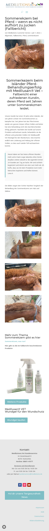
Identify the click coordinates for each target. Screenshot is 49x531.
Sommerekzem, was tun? (15, 341)
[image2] (23, 322)
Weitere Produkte (16, 402)
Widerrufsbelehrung (37, 520)
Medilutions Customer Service (19, 33)
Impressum (40, 507)
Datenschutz (39, 516)
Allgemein (8, 35)
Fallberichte (17, 35)
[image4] (23, 290)
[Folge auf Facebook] (20, 485)
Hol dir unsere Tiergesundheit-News (24, 495)
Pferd (25, 35)
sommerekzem (33, 35)
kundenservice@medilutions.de (30, 474)
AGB (42, 512)
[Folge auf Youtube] (29, 485)
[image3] (23, 227)
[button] (4, 527)
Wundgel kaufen (16, 420)
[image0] (23, 259)
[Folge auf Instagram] (24, 485)
